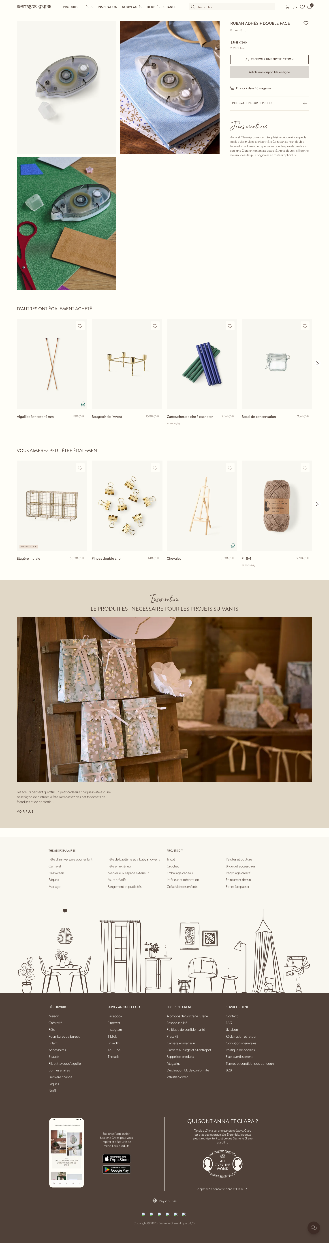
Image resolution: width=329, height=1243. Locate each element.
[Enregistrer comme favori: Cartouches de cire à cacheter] (230, 326)
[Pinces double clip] (127, 506)
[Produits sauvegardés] (302, 7)
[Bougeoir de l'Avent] (127, 364)
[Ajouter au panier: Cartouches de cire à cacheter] (232, 423)
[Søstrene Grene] (34, 7)
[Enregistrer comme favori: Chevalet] (230, 467)
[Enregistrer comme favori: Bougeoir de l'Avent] (155, 326)
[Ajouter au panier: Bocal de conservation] (307, 423)
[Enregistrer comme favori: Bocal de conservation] (305, 326)
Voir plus (25, 811)
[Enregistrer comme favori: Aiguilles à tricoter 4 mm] (80, 326)
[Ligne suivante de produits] (317, 363)
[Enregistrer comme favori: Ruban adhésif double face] (306, 23)
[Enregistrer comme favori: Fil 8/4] (305, 467)
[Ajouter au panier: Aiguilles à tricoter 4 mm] (82, 423)
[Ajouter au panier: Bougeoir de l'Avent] (157, 423)
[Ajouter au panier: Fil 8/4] (307, 565)
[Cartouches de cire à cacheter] (202, 364)
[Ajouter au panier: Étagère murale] (82, 565)
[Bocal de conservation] (277, 364)
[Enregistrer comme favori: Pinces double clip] (155, 467)
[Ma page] (295, 7)
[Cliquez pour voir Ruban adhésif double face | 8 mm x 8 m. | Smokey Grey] (66, 87)
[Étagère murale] (52, 506)
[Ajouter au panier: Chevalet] (232, 565)
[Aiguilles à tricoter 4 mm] (52, 364)
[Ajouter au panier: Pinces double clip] (157, 565)
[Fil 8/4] (277, 506)
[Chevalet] (202, 506)
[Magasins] (288, 7)
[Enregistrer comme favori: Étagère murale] (80, 467)
